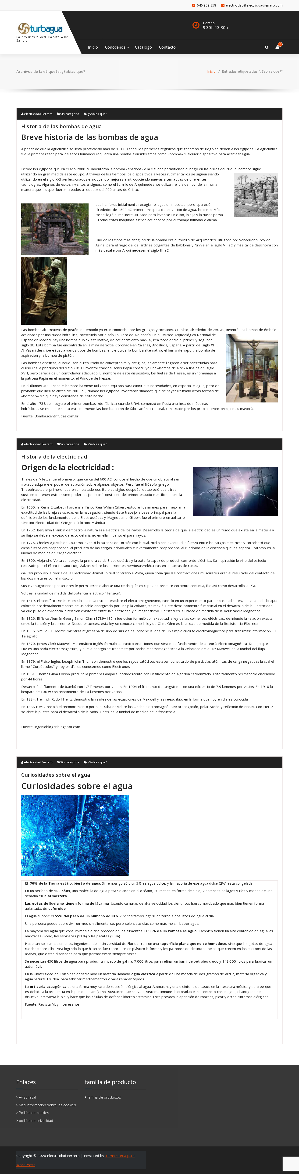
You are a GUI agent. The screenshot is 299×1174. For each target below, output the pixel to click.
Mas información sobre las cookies (47, 1105)
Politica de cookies (34, 1112)
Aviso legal (27, 1097)
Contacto (167, 47)
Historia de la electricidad (54, 456)
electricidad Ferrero (38, 114)
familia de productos (104, 1097)
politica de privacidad (36, 1120)
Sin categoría (69, 114)
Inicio (93, 47)
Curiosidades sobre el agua (55, 774)
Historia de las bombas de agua (61, 126)
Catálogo (143, 47)
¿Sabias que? (97, 114)
